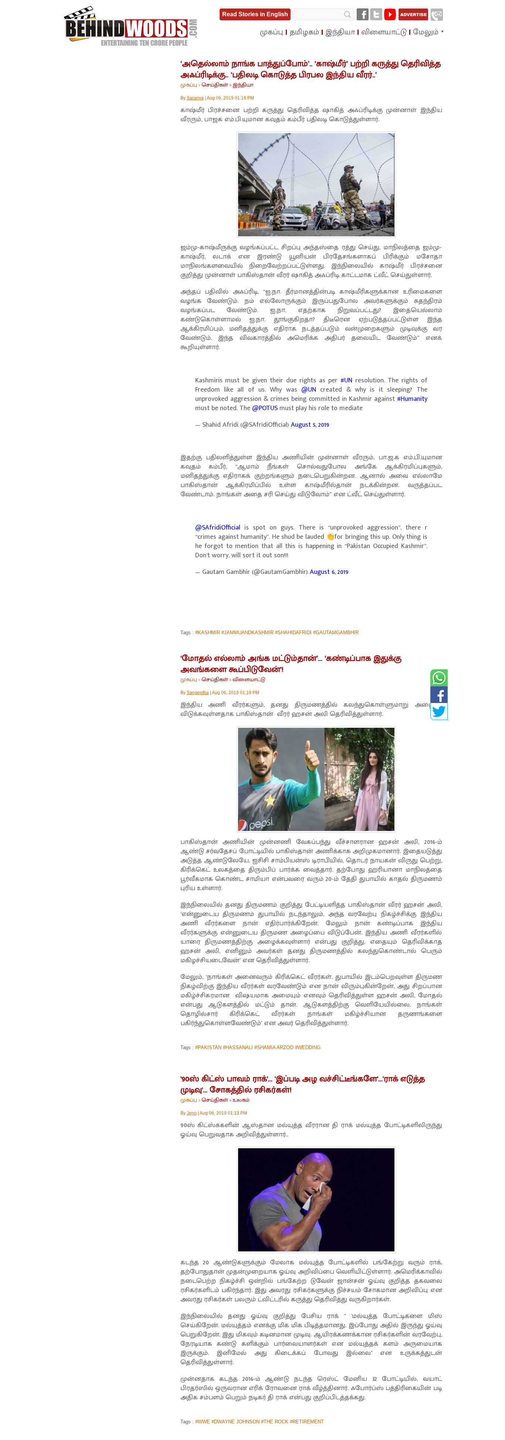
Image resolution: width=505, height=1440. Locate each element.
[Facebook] (363, 14)
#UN (346, 380)
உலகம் (241, 1100)
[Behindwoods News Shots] (131, 26)
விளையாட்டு (249, 679)
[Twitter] (376, 14)
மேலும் (425, 32)
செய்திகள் (214, 84)
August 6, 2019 (329, 572)
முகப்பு (188, 84)
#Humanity (412, 399)
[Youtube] (390, 14)
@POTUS (265, 408)
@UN (308, 389)
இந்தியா (243, 84)
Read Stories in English (255, 14)
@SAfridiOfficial (217, 527)
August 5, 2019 (310, 424)
